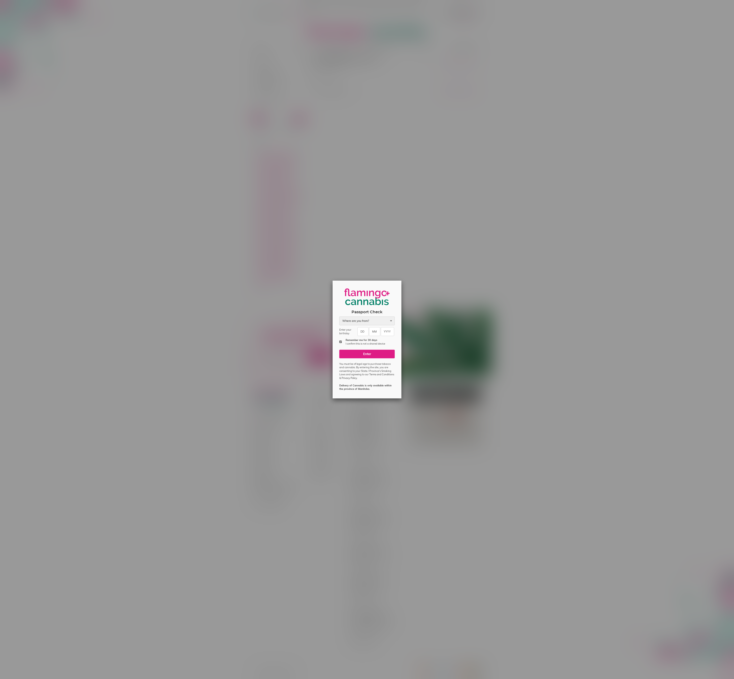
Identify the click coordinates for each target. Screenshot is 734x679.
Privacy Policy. (350, 377)
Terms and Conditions (381, 374)
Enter (367, 354)
